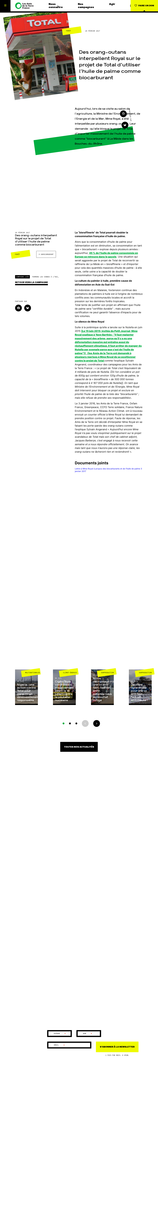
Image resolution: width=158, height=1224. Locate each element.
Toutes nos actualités (79, 747)
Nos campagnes (86, 6)
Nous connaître (56, 6)
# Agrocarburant (46, 254)
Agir (112, 4)
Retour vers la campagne (31, 282)
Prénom (60, 1033)
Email (59, 1045)
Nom (87, 1033)
